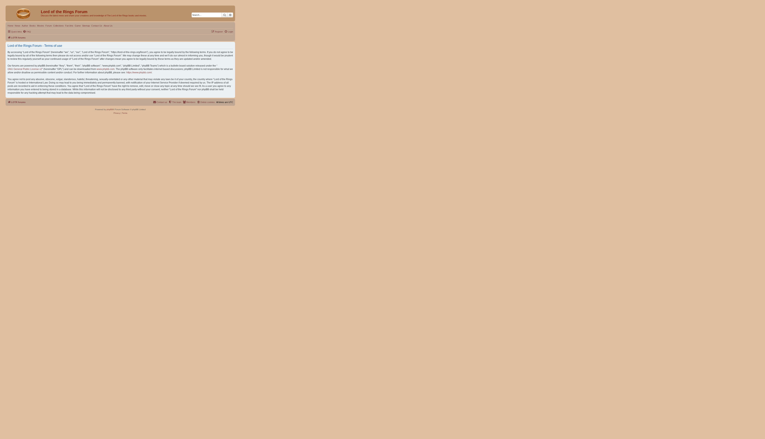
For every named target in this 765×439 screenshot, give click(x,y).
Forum (48, 25)
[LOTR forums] (24, 13)
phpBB (110, 109)
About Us (108, 25)
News (17, 25)
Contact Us (96, 25)
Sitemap (86, 25)
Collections (58, 25)
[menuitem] (27, 31)
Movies (40, 25)
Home (10, 25)
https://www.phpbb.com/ (139, 72)
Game (78, 25)
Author (25, 25)
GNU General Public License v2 (25, 69)
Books (32, 25)
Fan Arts (69, 25)
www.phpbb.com (106, 69)
